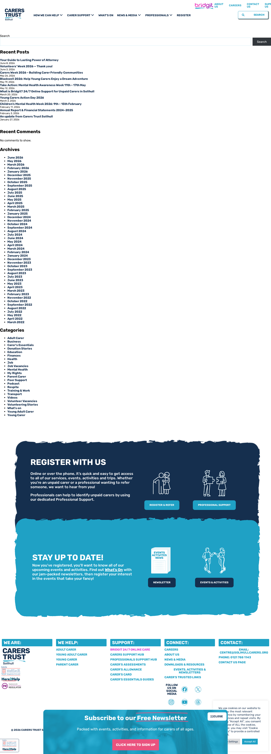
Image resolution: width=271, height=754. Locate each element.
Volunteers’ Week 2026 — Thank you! (26, 66)
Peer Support (17, 380)
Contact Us (253, 5)
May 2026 (14, 161)
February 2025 (18, 210)
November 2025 (19, 178)
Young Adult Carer (20, 411)
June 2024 (15, 238)
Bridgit (204, 5)
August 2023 (16, 273)
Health (12, 359)
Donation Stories (19, 348)
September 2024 (19, 227)
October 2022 (17, 301)
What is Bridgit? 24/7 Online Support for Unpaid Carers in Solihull (47, 91)
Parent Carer (16, 376)
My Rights (14, 373)
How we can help (46, 15)
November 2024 (19, 220)
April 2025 (14, 203)
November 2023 (19, 262)
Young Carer (16, 415)
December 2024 (19, 217)
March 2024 (16, 248)
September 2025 (19, 185)
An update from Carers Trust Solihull (26, 116)
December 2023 (19, 259)
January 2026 (17, 171)
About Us (218, 5)
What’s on (105, 15)
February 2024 (18, 252)
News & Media (127, 15)
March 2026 (15, 164)
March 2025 (15, 206)
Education (14, 352)
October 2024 (17, 224)
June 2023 (15, 280)
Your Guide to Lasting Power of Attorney (29, 60)
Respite (13, 387)
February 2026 (18, 168)
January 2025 (17, 213)
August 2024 (16, 231)
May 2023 (14, 283)
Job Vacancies (17, 366)
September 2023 (19, 269)
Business (14, 341)
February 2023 (18, 294)
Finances (14, 355)
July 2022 (14, 311)
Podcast (13, 383)
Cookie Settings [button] (229, 741)
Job (10, 362)
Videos (12, 397)
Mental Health (17, 369)
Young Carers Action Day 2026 (22, 97)
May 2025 (14, 199)
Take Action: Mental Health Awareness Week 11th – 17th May (43, 85)
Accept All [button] (250, 741)
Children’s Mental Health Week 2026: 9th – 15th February (41, 104)
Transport (14, 394)
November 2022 (19, 297)
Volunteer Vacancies (22, 401)
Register (184, 15)
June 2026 (15, 157)
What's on (14, 408)
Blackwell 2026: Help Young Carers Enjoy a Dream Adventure (44, 79)
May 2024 (14, 241)
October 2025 (17, 182)
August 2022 (16, 308)
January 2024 (17, 255)
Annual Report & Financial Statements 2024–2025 (36, 110)
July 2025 (14, 192)
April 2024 (15, 245)
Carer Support (78, 15)
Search (5, 36)
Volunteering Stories (22, 404)
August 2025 (16, 189)
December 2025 (19, 175)
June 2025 (15, 196)
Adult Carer (15, 338)
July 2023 (14, 276)
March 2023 (16, 290)
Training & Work (18, 390)
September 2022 (19, 304)
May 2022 (14, 315)
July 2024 (14, 234)
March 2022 (15, 322)
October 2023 (17, 266)
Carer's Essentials (20, 345)
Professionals (157, 15)
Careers (235, 5)
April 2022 (14, 318)
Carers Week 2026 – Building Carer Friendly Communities (41, 72)
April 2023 (15, 287)
